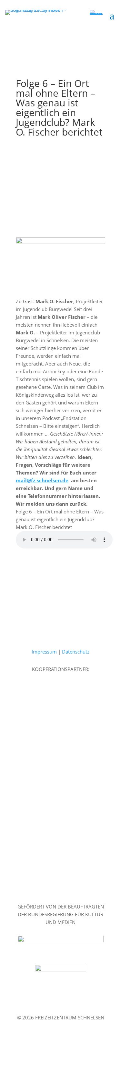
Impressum (44, 651)
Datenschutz (75, 651)
